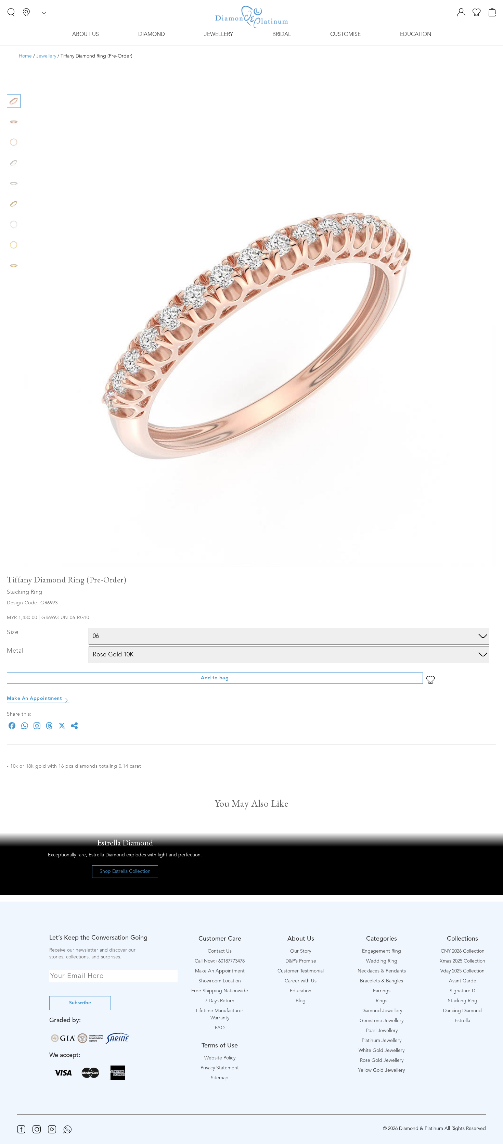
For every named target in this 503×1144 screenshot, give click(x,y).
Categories (381, 939)
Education (415, 34)
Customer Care (219, 939)
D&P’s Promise (300, 961)
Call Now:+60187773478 (220, 961)
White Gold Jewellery (381, 1050)
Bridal (281, 34)
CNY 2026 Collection (463, 951)
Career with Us (301, 981)
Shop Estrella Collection (125, 871)
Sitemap (220, 1078)
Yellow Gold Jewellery (381, 1070)
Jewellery (218, 34)
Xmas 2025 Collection (462, 961)
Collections (462, 939)
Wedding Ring (381, 961)
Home (25, 56)
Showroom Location (219, 981)
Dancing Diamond (462, 1010)
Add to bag (215, 678)
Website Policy (219, 1058)
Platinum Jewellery (381, 1040)
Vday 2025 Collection (462, 971)
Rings (381, 1000)
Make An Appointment (34, 698)
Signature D (462, 991)
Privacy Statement (220, 1068)
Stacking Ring (462, 1000)
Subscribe (80, 1003)
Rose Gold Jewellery (381, 1060)
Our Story (300, 951)
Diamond (151, 34)
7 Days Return (219, 1000)
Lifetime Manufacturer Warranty (219, 1014)
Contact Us (220, 951)
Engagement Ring (381, 951)
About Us (85, 34)
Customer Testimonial (301, 971)
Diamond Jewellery (381, 1010)
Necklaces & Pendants (382, 971)
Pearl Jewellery (382, 1030)
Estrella (462, 1020)
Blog (301, 1000)
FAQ (220, 1028)
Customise (345, 34)
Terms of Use (220, 1046)
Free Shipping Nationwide (219, 991)
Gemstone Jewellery (381, 1020)
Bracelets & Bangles (381, 981)
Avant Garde (462, 981)
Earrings (381, 991)
